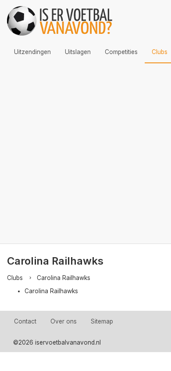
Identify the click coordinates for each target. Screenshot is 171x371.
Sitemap (102, 321)
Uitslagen (78, 51)
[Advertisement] (85, 153)
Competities (121, 51)
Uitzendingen (32, 51)
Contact (25, 321)
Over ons (63, 321)
